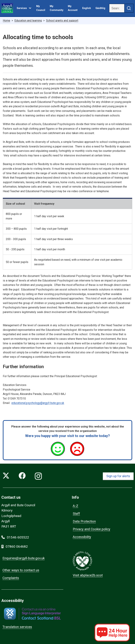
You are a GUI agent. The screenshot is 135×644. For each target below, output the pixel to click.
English (86, 8)
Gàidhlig (100, 8)
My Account (73, 8)
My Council (40, 8)
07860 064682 (17, 546)
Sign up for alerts (118, 476)
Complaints (10, 578)
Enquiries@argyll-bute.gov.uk (23, 558)
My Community (56, 8)
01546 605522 (18, 537)
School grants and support (62, 20)
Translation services (17, 627)
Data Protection (84, 521)
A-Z (75, 506)
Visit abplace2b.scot (88, 575)
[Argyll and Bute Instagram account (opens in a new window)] (38, 476)
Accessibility (82, 537)
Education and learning (28, 20)
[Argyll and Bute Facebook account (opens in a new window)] (22, 476)
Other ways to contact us (20, 570)
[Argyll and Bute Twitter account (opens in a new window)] (6, 476)
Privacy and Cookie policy (91, 529)
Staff (76, 514)
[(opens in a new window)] (32, 614)
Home (6, 20)
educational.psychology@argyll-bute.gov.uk (37, 403)
